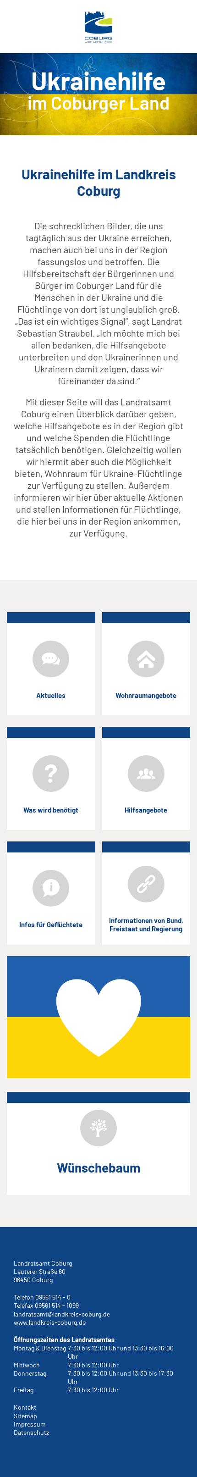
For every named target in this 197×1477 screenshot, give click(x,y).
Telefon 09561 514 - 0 (42, 1297)
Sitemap (25, 1416)
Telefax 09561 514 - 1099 (46, 1305)
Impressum (30, 1424)
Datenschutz (31, 1432)
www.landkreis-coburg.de (50, 1322)
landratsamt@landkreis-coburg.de (62, 1314)
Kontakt (25, 1407)
